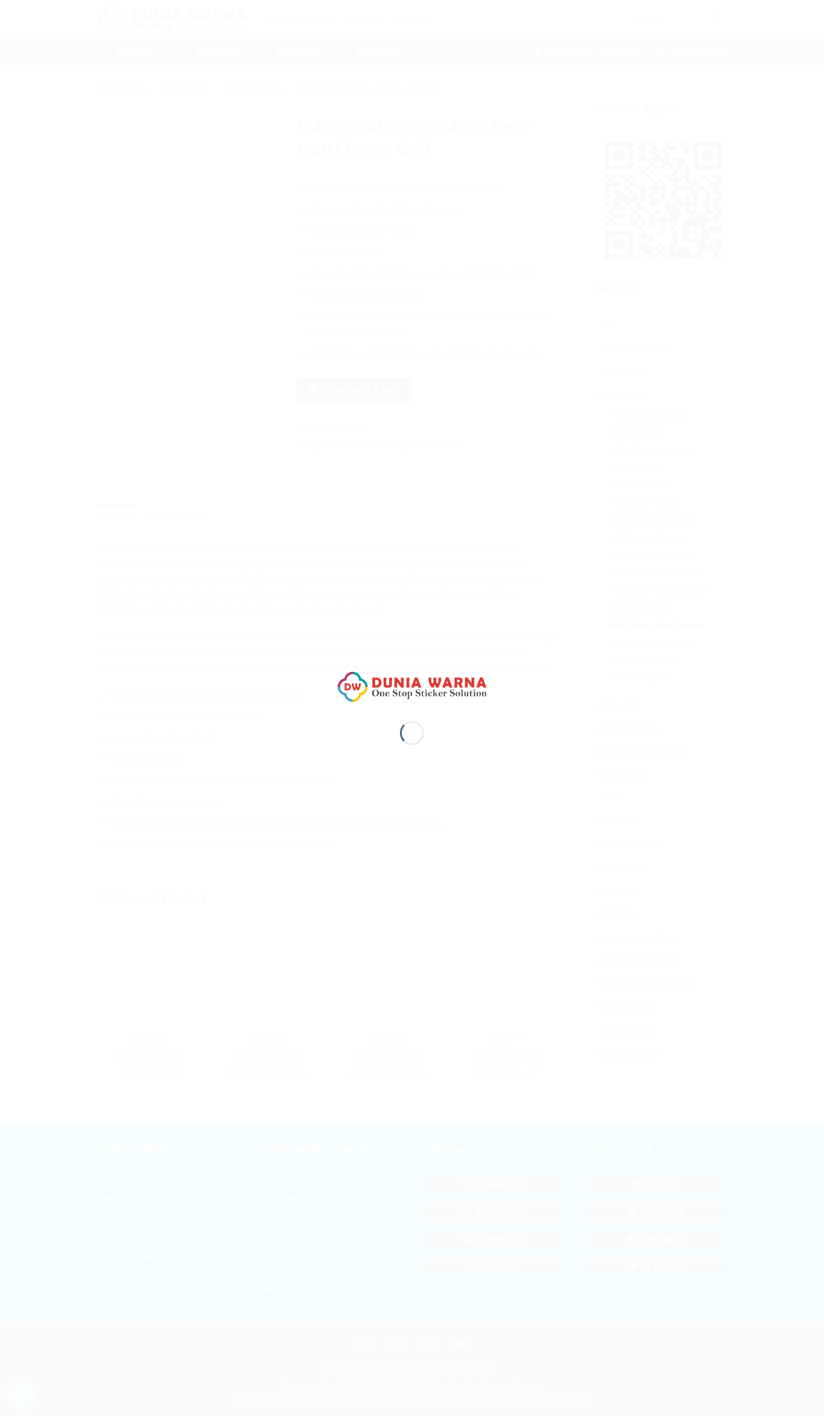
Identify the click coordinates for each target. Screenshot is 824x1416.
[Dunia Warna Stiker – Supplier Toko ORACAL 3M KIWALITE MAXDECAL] (412, 685)
